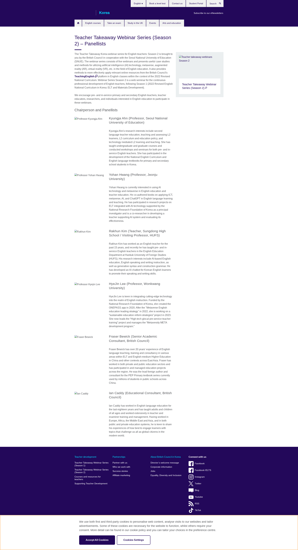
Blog (197, 490)
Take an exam (114, 23)
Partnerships (119, 457)
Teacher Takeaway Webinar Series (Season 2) (91, 471)
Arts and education (172, 23)
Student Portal (196, 3)
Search (222, 4)
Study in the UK (135, 23)
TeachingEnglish (84, 76)
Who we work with (121, 467)
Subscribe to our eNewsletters (208, 13)
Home (78, 23)
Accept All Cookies (97, 540)
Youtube (199, 497)
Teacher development (85, 457)
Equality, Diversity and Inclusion (166, 475)
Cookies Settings (133, 540)
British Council (83, 12)
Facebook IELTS (203, 470)
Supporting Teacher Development (90, 483)
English (138, 3)
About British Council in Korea (166, 457)
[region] (149, 532)
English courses (93, 23)
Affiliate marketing (121, 475)
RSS (197, 503)
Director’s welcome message (165, 463)
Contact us (177, 3)
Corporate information (161, 467)
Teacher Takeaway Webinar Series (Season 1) (91, 464)
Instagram (200, 477)
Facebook (200, 463)
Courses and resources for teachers (87, 478)
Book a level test (157, 3)
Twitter (198, 483)
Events (152, 23)
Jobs (153, 471)
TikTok (198, 510)
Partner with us (120, 463)
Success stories (120, 471)
